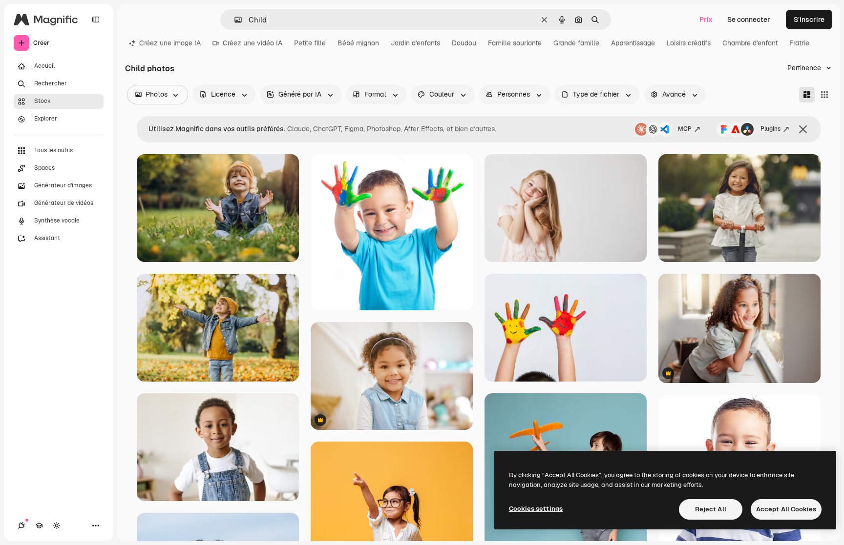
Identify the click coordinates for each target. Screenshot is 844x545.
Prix (706, 19)
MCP (685, 129)
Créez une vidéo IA (252, 43)
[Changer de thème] (56, 525)
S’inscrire (809, 19)
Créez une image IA (170, 43)
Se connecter (748, 19)
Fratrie (799, 43)
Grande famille (576, 43)
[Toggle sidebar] (96, 19)
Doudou (464, 43)
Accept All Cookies (786, 509)
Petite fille (310, 43)
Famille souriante (515, 43)
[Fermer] (803, 129)
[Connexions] (21, 525)
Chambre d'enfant (750, 43)
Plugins (770, 129)
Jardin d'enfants (415, 43)
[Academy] (39, 525)
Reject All (710, 509)
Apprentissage (633, 43)
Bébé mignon (358, 43)
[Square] (824, 94)
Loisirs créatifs (689, 43)
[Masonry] (807, 94)
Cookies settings (536, 509)
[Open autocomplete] (234, 19)
